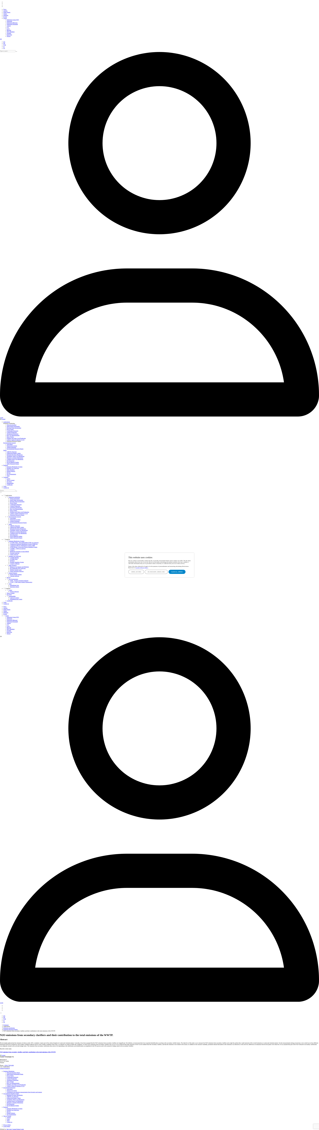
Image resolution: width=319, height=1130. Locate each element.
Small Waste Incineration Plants (15, 1074)
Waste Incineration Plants (13, 1072)
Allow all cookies (177, 571)
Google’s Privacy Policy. (142, 567)
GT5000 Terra (14, 559)
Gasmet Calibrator (15, 563)
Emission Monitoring (8, 1071)
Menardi (9, 30)
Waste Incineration (11, 425)
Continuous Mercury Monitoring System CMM (22, 545)
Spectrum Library (14, 587)
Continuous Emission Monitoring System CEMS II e (24, 544)
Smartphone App (14, 585)
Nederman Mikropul (12, 23)
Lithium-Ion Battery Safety (14, 453)
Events (5, 17)
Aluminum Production (12, 434)
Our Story (9, 481)
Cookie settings (136, 571)
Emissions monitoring (14, 497)
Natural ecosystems (12, 1090)
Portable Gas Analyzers (13, 468)
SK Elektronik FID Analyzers (18, 568)
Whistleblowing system (16, 599)
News (4, 9)
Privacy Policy (7, 1125)
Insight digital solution (16, 574)
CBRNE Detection (12, 452)
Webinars (5, 15)
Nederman (9, 21)
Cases (4, 486)
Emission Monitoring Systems (14, 466)
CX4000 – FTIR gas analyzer (18, 548)
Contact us (6, 487)
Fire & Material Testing (13, 462)
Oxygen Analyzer (14, 553)
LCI (8, 27)
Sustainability (10, 483)
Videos (5, 14)
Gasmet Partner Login (18, 1129)
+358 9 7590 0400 (9, 1065)
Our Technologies (11, 474)
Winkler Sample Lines (16, 570)
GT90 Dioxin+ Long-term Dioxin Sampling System (23, 547)
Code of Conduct (14, 597)
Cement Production (12, 432)
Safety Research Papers (13, 463)
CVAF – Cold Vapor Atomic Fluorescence (21, 582)
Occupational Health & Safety (11, 1093)
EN (1, 39)
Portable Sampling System (17, 562)
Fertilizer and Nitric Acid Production (16, 438)
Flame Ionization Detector (17, 571)
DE (4, 43)
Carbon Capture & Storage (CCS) (15, 440)
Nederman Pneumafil (12, 24)
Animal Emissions (11, 447)
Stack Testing (10, 437)
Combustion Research (12, 431)
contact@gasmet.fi (5, 1068)
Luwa (8, 28)
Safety (5, 450)
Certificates (10, 484)
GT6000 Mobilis (14, 557)
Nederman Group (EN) (13, 20)
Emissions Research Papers (17, 515)
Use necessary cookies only (156, 571)
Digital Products (11, 471)
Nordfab (9, 33)
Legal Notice (6, 1126)
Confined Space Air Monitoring (15, 459)
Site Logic (9, 1129)
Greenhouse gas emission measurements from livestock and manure (24, 1092)
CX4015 (12, 550)
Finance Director (14, 591)
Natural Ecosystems (12, 446)
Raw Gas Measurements (13, 435)
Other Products (11, 469)
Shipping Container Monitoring (15, 458)
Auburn (9, 25)
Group (5, 18)
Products (5, 465)
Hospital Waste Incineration (14, 428)
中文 (4, 45)
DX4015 (12, 560)
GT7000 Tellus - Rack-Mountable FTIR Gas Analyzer (24, 542)
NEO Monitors (11, 31)
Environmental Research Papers (15, 449)
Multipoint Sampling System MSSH (19, 551)
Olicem (8, 36)
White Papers (6, 12)
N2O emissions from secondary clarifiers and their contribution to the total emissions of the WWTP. (28, 1052)
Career (8, 478)
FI (3, 46)
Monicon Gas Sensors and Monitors (19, 567)
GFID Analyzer (14, 554)
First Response (10, 461)
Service (9, 472)
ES (4, 48)
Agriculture (10, 444)
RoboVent (9, 34)
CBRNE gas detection (12, 1096)
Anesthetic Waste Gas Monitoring (15, 456)
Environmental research (9, 443)
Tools (8, 475)
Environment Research (9, 1087)
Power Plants (10, 429)
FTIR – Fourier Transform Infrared (19, 580)
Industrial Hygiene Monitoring (15, 455)
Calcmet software (14, 576)
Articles (5, 11)
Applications (6, 422)
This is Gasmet (10, 480)
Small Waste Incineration (13, 426)
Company (5, 477)
